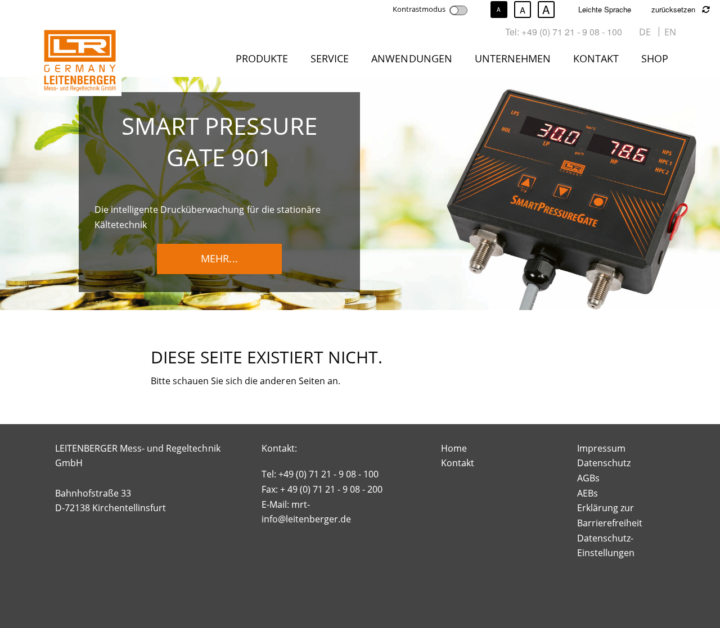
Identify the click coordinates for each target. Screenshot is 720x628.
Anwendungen (411, 58)
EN (670, 32)
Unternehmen (513, 58)
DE (645, 32)
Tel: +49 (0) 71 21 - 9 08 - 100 (563, 31)
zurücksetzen (674, 9)
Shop (654, 58)
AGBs (588, 478)
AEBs (587, 493)
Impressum (601, 448)
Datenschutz (604, 463)
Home (454, 448)
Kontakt (596, 58)
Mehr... (219, 258)
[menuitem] (264, 60)
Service (329, 58)
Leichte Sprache (604, 9)
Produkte (262, 58)
